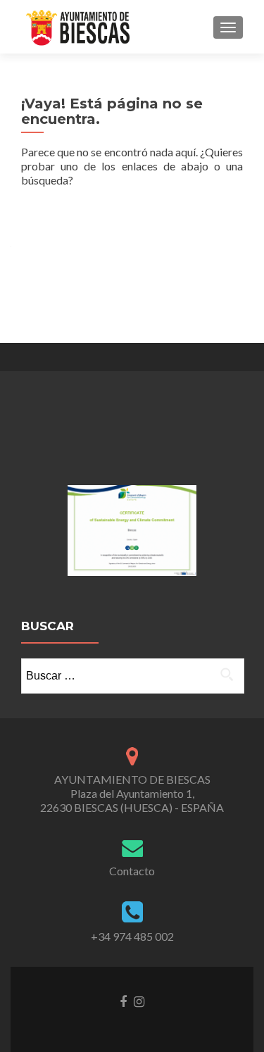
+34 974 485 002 (132, 936)
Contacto (132, 870)
